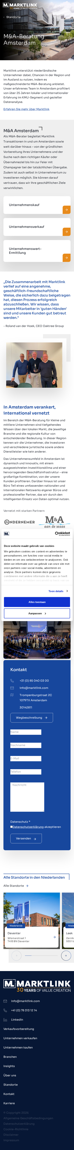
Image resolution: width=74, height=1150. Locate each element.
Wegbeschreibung (29, 717)
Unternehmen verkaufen (20, 1038)
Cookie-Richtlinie (15, 1129)
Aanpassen (35, 613)
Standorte (13, 17)
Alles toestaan (37, 602)
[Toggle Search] (61, 6)
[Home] (20, 6)
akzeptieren (37, 827)
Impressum (11, 1140)
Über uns (9, 1075)
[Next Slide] (66, 956)
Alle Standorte (13, 886)
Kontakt (8, 1094)
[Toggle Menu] (69, 5)
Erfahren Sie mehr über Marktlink (26, 109)
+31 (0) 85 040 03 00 (34, 680)
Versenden (23, 838)
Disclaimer (11, 1135)
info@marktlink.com (34, 688)
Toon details (56, 591)
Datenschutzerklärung (28, 827)
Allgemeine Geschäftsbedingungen (28, 1118)
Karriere (9, 1103)
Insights (9, 1066)
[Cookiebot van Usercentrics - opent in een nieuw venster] (55, 534)
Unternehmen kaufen (18, 1047)
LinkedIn (17, 1019)
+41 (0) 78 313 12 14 (24, 1010)
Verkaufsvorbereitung (18, 1029)
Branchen (10, 1057)
